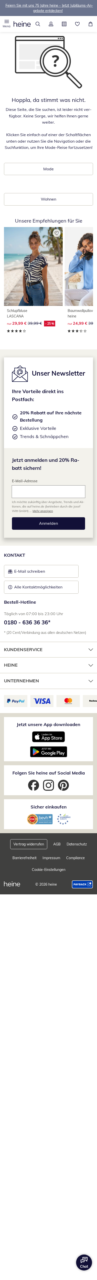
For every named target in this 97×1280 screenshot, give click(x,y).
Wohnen (48, 199)
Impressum (51, 858)
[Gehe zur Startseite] (22, 24)
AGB (57, 844)
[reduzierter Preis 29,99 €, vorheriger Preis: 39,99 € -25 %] (33, 266)
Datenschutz (77, 844)
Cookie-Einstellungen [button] (48, 869)
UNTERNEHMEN (21, 681)
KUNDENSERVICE (23, 649)
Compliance (75, 858)
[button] (6, 24)
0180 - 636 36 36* (27, 622)
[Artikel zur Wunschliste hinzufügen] (57, 233)
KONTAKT (14, 555)
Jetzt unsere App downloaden (48, 724)
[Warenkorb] (90, 24)
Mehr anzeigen (43, 511)
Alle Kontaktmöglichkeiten (38, 586)
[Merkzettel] (77, 24)
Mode (48, 168)
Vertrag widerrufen (28, 844)
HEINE (11, 665)
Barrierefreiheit (24, 858)
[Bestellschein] (64, 24)
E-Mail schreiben (26, 573)
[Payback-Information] (82, 884)
